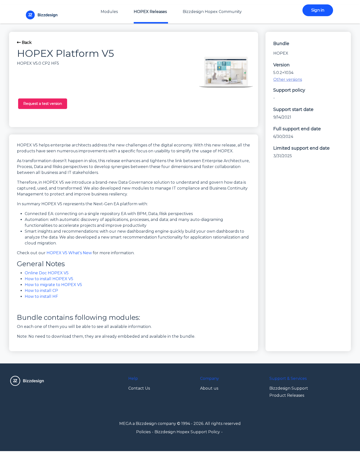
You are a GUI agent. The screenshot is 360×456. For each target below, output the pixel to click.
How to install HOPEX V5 (49, 278)
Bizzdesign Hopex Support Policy (187, 432)
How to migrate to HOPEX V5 (53, 284)
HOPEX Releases (150, 11)
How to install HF (41, 296)
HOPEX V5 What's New (69, 253)
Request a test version (42, 103)
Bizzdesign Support (288, 388)
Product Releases (286, 395)
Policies (143, 432)
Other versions (287, 79)
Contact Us (139, 388)
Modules (109, 11)
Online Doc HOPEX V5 (47, 273)
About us (209, 388)
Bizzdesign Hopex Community (212, 11)
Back (26, 42)
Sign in (317, 10)
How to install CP (41, 290)
